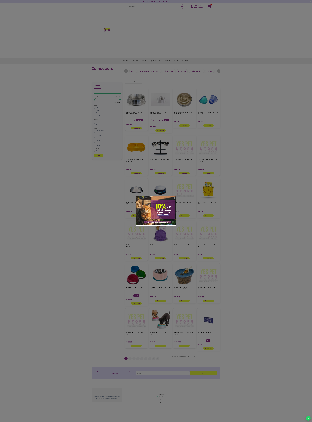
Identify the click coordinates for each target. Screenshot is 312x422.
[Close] (174, 198)
